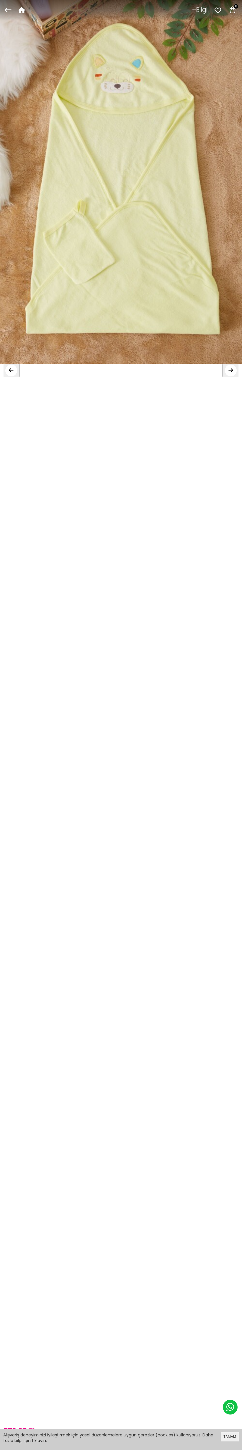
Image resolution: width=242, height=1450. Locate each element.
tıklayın (39, 1440)
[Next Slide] (231, 370)
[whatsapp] (230, 1407)
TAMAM (229, 1436)
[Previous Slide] (11, 370)
